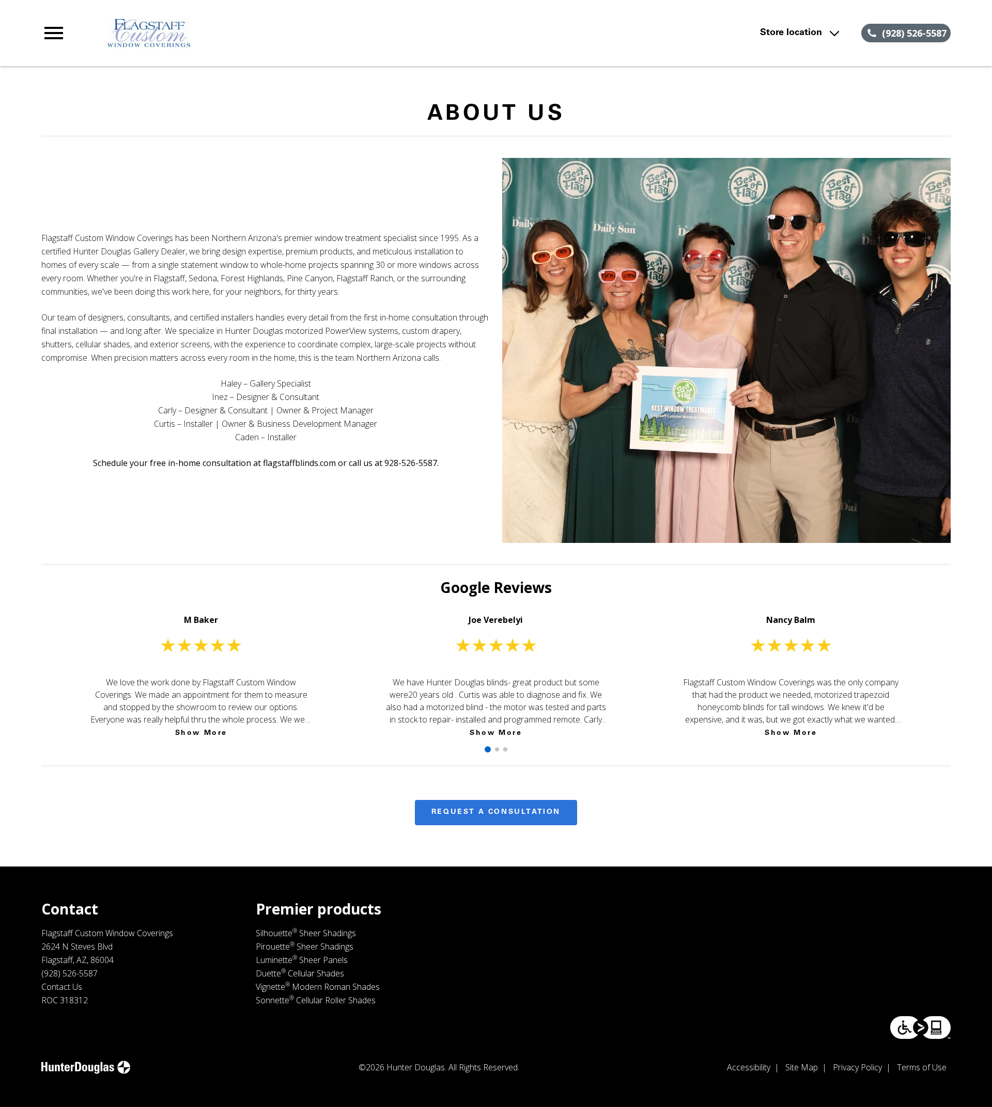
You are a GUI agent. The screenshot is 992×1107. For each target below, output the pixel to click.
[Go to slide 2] (497, 749)
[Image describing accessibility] (920, 1027)
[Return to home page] (254, 33)
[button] (53, 33)
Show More (201, 733)
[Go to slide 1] (488, 749)
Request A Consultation (496, 812)
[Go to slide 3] (505, 749)
